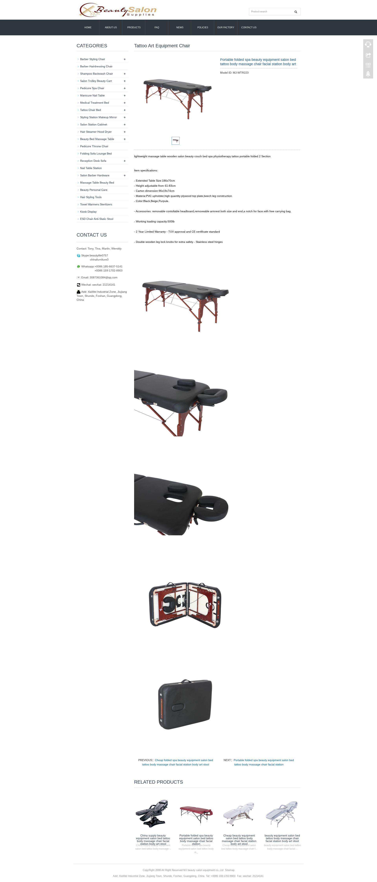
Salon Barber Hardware (94, 175)
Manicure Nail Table (92, 95)
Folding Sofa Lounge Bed (96, 153)
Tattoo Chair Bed (90, 110)
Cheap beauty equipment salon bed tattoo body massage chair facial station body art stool (239, 839)
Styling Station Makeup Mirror (98, 117)
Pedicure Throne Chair (94, 146)
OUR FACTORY (225, 27)
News (179, 27)
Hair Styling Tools (91, 197)
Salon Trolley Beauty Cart (96, 80)
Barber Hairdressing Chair (96, 66)
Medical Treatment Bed (94, 102)
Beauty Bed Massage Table (97, 139)
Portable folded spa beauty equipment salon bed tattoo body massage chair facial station (196, 839)
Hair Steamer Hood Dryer (96, 131)
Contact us (248, 27)
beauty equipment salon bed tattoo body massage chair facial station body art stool (282, 838)
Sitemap (229, 870)
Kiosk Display (88, 211)
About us (111, 27)
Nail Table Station (91, 168)
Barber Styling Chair (92, 59)
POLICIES (202, 27)
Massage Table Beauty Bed (97, 182)
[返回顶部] (368, 75)
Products (134, 27)
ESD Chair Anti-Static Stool (96, 218)
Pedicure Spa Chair (92, 88)
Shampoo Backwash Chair (96, 73)
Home (88, 27)
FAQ (157, 27)
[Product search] (295, 12)
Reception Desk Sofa (93, 160)
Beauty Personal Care (93, 189)
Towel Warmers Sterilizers (96, 204)
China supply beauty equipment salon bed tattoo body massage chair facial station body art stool (153, 839)
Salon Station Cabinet (93, 124)
